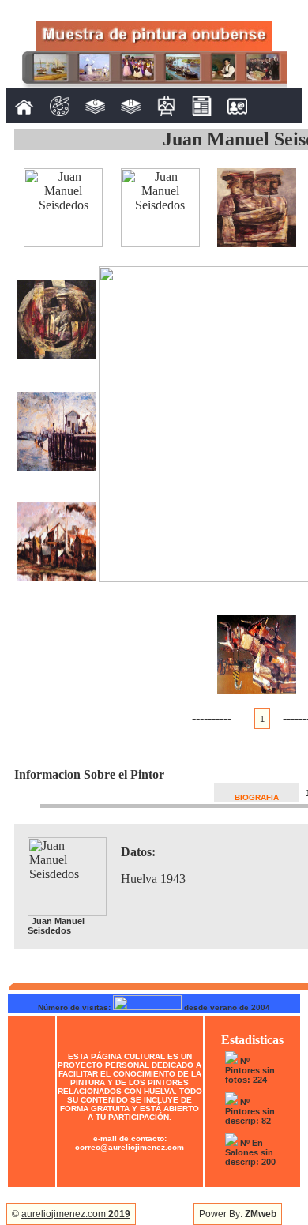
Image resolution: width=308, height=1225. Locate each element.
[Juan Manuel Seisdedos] (63, 243)
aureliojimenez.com (75, 1213)
